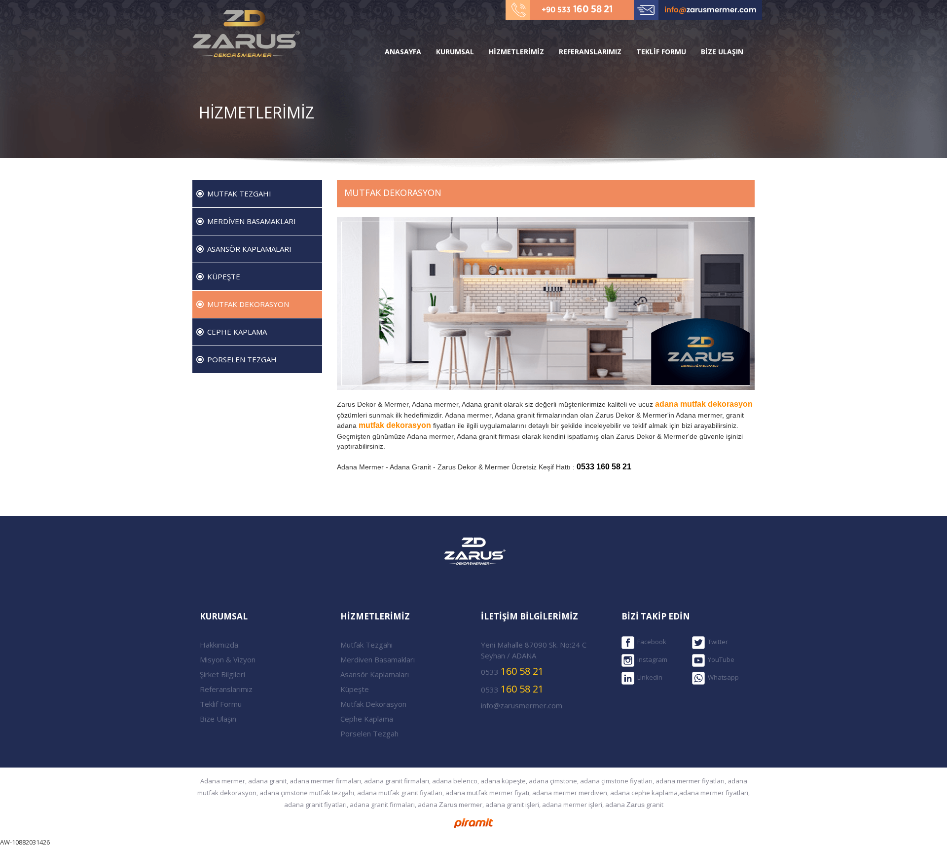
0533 (512, 671)
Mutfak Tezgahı (366, 645)
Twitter (716, 642)
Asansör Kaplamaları (374, 674)
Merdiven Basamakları (377, 659)
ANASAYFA (403, 51)
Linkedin (648, 677)
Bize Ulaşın (218, 719)
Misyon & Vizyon (227, 659)
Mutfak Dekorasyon (373, 704)
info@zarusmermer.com (521, 705)
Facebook (650, 642)
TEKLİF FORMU (661, 51)
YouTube (719, 659)
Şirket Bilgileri (222, 674)
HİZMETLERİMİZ (516, 51)
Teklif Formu (221, 704)
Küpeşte (354, 689)
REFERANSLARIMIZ (590, 51)
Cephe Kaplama (366, 719)
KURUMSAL (455, 51)
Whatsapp (722, 677)
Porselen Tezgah (369, 733)
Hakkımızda (219, 645)
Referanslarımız (226, 689)
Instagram (650, 659)
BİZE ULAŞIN (722, 51)
